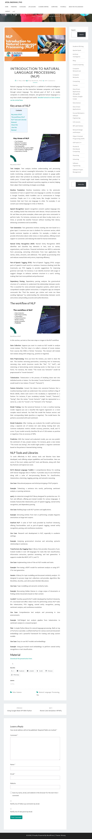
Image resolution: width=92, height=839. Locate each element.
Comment (14, 735)
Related (13, 130)
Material (14, 122)
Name (12, 764)
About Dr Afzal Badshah (76, 7)
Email (12, 774)
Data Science (17, 692)
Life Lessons (32, 7)
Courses (75, 85)
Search (73, 30)
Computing (54, 7)
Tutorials (63, 7)
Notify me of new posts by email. (21, 812)
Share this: (14, 125)
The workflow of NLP (18, 117)
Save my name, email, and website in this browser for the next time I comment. (35, 794)
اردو (14, 11)
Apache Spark (77, 50)
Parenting (14, 7)
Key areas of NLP (16, 114)
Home (6, 7)
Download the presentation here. (21, 659)
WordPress (50, 835)
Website (13, 783)
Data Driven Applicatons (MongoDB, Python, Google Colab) (77, 94)
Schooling (22, 7)
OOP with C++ (77, 142)
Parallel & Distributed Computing (76, 149)
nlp (37, 695)
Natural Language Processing (49, 692)
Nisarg (63, 835)
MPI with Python (78, 126)
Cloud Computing (78, 64)
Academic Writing (43, 7)
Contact (7, 11)
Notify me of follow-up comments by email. (25, 804)
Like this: (14, 127)
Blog (74, 60)
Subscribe (81, 184)
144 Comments (49, 80)
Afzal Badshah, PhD (13, 2)
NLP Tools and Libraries (18, 120)
